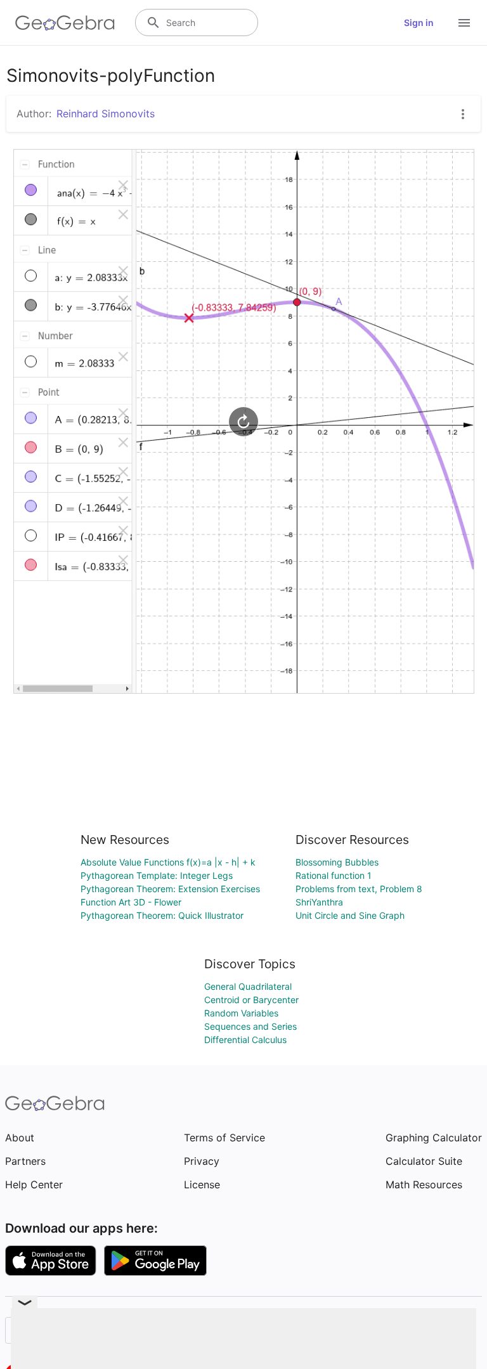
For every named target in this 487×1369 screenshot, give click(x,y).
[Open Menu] (464, 22)
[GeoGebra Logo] (65, 22)
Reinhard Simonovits (105, 113)
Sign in (419, 22)
